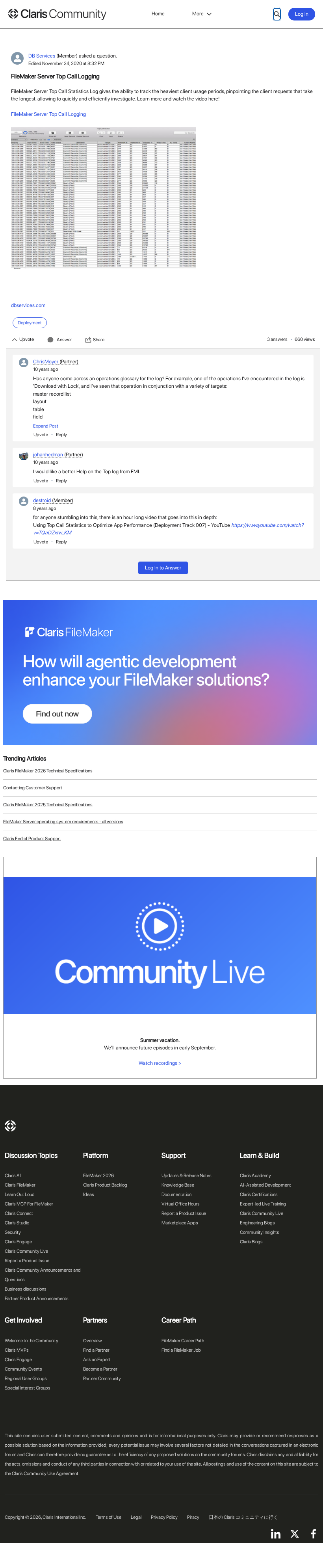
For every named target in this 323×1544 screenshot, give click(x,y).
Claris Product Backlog (105, 1185)
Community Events (23, 1369)
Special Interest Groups (27, 1388)
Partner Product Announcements (37, 1298)
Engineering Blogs (257, 1223)
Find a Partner (96, 1350)
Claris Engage (18, 1242)
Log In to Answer (163, 568)
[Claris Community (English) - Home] (57, 14)
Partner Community (102, 1378)
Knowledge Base (178, 1185)
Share (98, 339)
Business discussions (25, 1289)
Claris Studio (17, 1223)
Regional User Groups (26, 1378)
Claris (10, 1125)
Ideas (88, 1194)
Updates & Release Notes (187, 1175)
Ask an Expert (97, 1359)
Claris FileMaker (20, 1185)
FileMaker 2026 (98, 1175)
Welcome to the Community (31, 1340)
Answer (64, 339)
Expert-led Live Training (263, 1204)
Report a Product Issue (27, 1260)
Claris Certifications (259, 1194)
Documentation (176, 1194)
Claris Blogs (251, 1242)
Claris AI (13, 1175)
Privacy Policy (164, 1517)
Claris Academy (255, 1175)
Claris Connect (19, 1213)
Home (158, 14)
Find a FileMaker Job (181, 1350)
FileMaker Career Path (183, 1340)
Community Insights (259, 1232)
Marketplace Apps (180, 1223)
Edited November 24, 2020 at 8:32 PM (66, 63)
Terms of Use (108, 1517)
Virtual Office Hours (181, 1204)
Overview (92, 1340)
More (198, 14)
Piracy (193, 1517)
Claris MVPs (17, 1350)
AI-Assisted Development (265, 1185)
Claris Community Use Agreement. (46, 1473)
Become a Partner (100, 1369)
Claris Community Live (26, 1251)
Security (13, 1232)
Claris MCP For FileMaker (29, 1204)
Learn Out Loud (20, 1194)
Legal (136, 1517)
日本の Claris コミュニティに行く (243, 1517)
